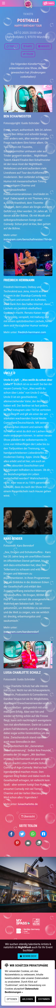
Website (45, 46)
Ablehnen (27, 999)
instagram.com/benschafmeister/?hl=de (28, 239)
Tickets (28, 14)
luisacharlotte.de (28, 804)
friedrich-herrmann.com (32, 332)
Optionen (12, 999)
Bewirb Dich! (29, 956)
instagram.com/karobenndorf (21, 631)
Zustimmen (44, 999)
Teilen (29, 54)
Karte (28, 46)
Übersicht (29, 816)
